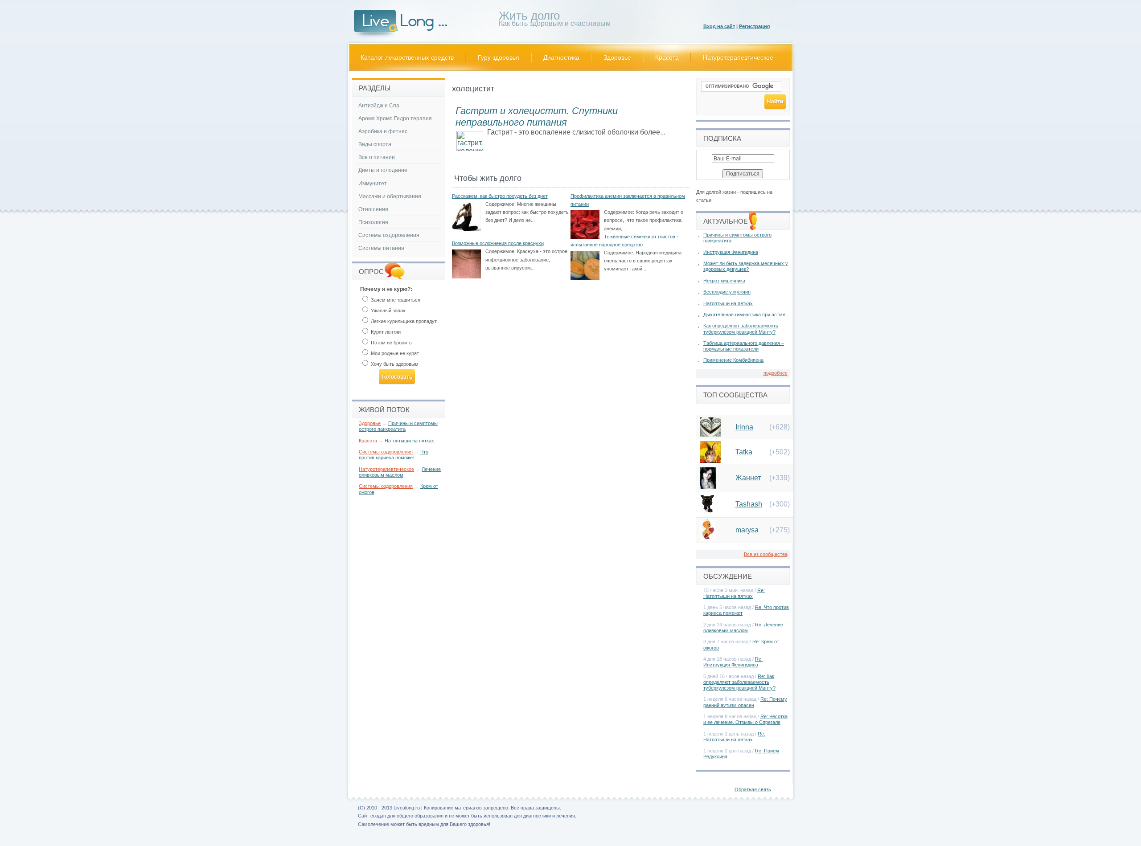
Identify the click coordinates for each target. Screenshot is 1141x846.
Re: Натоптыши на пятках (734, 593)
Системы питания (381, 248)
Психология (373, 222)
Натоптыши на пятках (409, 440)
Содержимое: (500, 204)
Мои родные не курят (394, 353)
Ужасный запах (387, 310)
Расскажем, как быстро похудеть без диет (500, 196)
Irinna (744, 427)
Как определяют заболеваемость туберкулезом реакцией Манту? (740, 328)
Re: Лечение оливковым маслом (743, 627)
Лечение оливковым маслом (400, 472)
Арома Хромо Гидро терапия (395, 118)
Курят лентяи (385, 332)
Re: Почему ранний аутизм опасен (745, 701)
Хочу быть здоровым (394, 364)
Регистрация (754, 26)
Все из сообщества (766, 554)
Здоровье (617, 57)
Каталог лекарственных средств (407, 57)
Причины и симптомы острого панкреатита (398, 426)
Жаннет (748, 478)
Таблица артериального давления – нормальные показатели (743, 345)
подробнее (775, 373)
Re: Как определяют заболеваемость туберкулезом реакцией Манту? (739, 682)
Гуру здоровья (498, 57)
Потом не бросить (390, 342)
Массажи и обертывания (389, 196)
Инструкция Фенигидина (730, 252)
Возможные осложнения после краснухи (498, 243)
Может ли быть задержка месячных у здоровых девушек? (745, 266)
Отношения (373, 209)
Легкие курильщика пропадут (403, 321)
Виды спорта (374, 144)
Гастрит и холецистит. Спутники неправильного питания (537, 116)
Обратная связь (753, 789)
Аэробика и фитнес (382, 131)
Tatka (743, 452)
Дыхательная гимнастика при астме (744, 314)
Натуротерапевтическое (738, 57)
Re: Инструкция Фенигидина (733, 661)
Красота (667, 57)
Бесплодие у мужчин (727, 291)
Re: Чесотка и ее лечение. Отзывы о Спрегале (745, 719)
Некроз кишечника (724, 280)
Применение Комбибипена (733, 360)
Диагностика (561, 57)
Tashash (748, 504)
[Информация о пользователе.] (710, 434)
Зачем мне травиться (394, 299)
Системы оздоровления (388, 235)
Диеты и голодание (382, 170)
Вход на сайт (719, 26)
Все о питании (376, 157)
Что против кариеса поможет (393, 454)
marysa (747, 530)
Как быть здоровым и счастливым (555, 20)
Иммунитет (372, 183)
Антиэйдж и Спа (378, 105)
